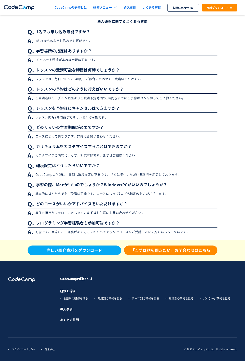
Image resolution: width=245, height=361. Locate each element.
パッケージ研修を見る (216, 298)
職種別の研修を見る (181, 298)
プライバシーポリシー (24, 349)
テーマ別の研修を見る (145, 298)
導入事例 (130, 7)
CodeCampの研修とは (76, 278)
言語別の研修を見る (75, 298)
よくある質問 (151, 7)
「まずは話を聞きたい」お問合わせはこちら (171, 250)
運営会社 (50, 349)
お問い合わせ (180, 8)
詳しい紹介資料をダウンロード (74, 250)
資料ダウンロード (218, 8)
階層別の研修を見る (110, 298)
